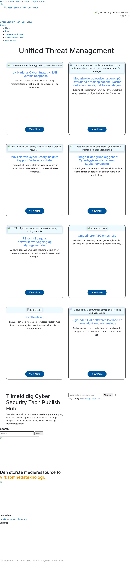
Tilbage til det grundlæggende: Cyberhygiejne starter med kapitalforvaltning (97, 160)
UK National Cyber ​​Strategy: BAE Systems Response (34, 74)
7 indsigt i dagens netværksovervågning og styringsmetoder (35, 242)
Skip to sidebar (23, 1)
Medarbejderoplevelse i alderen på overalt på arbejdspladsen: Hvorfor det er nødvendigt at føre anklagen (97, 82)
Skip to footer (38, 1)
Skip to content (7, 1)
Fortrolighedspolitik (91, 398)
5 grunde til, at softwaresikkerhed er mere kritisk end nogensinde (97, 321)
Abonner (108, 395)
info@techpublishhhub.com (13, 519)
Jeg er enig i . (84, 398)
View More (34, 129)
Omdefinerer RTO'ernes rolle (97, 235)
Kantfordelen (35, 317)
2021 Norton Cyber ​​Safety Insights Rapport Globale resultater (34, 158)
